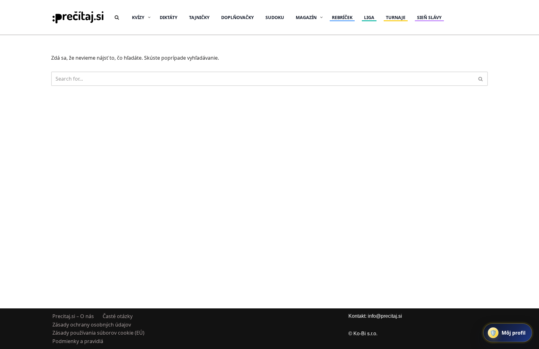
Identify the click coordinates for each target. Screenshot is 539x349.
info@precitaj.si (385, 316)
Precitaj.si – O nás (73, 316)
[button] (149, 17)
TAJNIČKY (199, 17)
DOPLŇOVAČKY (237, 17)
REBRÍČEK (342, 17)
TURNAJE (395, 17)
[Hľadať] (116, 17)
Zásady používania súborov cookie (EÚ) (98, 332)
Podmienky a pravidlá (77, 340)
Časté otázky (118, 316)
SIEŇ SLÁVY (429, 17)
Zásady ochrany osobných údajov (91, 324)
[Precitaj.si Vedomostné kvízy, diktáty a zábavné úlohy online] (78, 17)
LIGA (369, 17)
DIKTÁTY (168, 17)
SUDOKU (274, 17)
